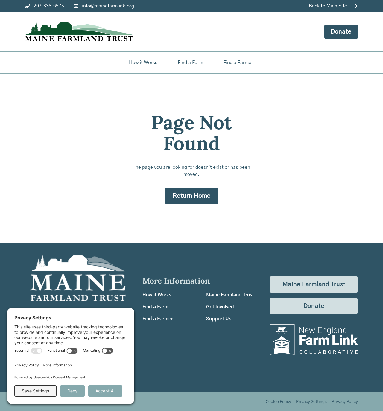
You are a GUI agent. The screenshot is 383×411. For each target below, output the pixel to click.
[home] (79, 32)
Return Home (192, 196)
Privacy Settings (311, 402)
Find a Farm (155, 307)
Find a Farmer (157, 318)
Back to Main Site (328, 6)
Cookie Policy (278, 402)
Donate (341, 32)
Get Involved (220, 307)
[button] (191, 62)
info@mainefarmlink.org (108, 6)
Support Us (218, 318)
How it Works (143, 62)
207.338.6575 (49, 6)
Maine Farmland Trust (230, 295)
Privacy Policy (345, 402)
